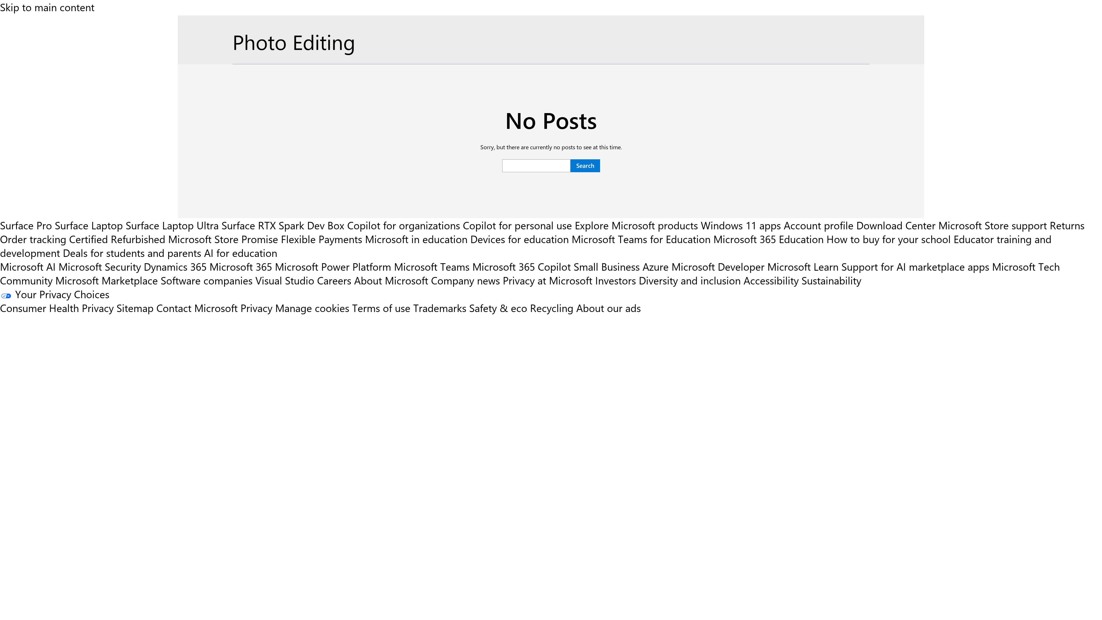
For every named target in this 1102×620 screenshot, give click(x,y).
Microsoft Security (100, 266)
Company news (465, 280)
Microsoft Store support (992, 225)
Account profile (818, 225)
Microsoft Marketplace (106, 280)
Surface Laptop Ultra (172, 225)
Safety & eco (498, 308)
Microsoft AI (28, 266)
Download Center (896, 225)
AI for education (240, 252)
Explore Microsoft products (636, 225)
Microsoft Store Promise (223, 239)
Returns (1067, 225)
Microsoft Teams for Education (641, 239)
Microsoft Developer (718, 266)
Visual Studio (284, 280)
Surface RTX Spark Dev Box (283, 225)
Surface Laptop (89, 225)
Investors (615, 280)
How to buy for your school (888, 239)
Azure (656, 266)
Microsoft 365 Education (768, 239)
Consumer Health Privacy (57, 308)
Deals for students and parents (132, 252)
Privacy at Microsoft (547, 280)
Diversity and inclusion (690, 280)
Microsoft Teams (431, 266)
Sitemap (135, 308)
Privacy (257, 308)
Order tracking (33, 239)
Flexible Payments (321, 239)
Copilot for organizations (403, 225)
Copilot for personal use (517, 225)
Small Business (607, 266)
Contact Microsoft (197, 308)
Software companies (207, 280)
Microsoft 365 (240, 266)
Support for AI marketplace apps (915, 266)
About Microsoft (391, 280)
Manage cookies (312, 308)
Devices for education (519, 239)
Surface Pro (26, 225)
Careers (334, 280)
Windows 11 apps (741, 225)
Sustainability (831, 280)
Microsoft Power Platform (333, 266)
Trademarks (439, 308)
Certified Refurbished (117, 239)
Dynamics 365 (175, 266)
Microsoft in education (416, 239)
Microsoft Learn (803, 266)
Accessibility (771, 280)
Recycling (551, 308)
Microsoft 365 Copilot (521, 266)
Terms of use (381, 308)
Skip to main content (47, 7)
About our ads (608, 308)
